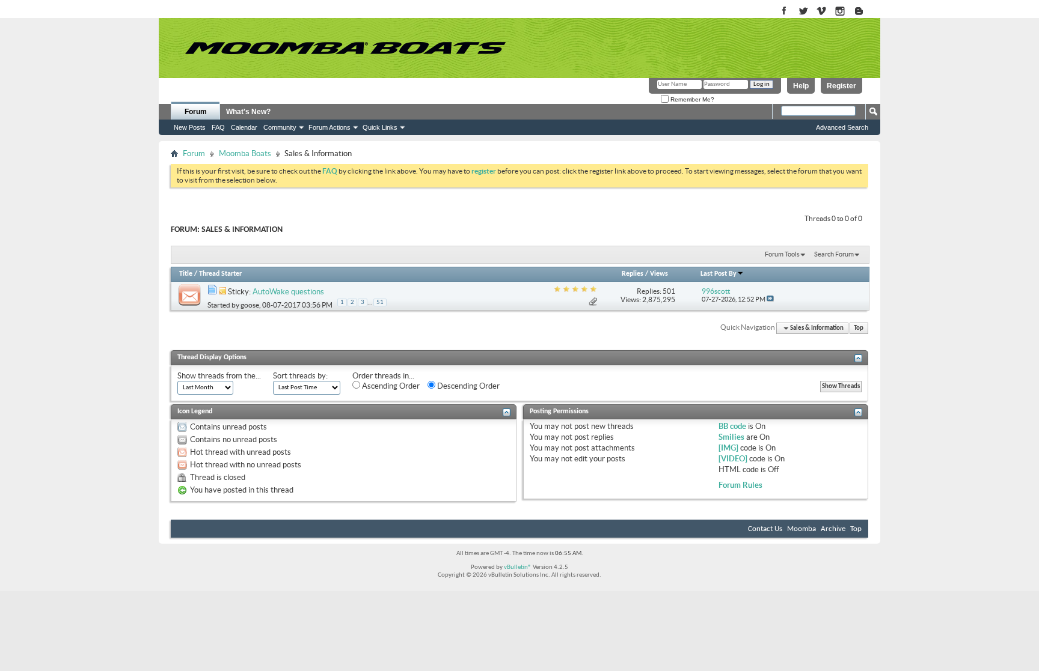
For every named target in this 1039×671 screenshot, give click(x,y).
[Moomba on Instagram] (840, 11)
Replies (632, 274)
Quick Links (380, 127)
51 (380, 302)
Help (801, 86)
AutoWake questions (288, 291)
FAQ (218, 127)
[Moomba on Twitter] (803, 11)
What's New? (248, 112)
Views (659, 274)
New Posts (190, 127)
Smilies (731, 437)
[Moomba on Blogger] (865, 11)
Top (858, 328)
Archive (833, 529)
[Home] (345, 48)
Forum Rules (740, 485)
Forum (196, 112)
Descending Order (467, 385)
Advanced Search (842, 127)
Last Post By (718, 274)
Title (185, 274)
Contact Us (765, 529)
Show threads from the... (219, 375)
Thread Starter (220, 274)
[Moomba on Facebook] (784, 11)
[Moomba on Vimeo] (821, 11)
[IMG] (728, 447)
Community (279, 127)
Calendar (244, 127)
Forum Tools (782, 254)
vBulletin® (518, 567)
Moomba (801, 529)
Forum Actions (329, 127)
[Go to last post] (770, 299)
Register (841, 86)
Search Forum (834, 254)
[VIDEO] (733, 458)
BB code (732, 426)
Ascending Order (390, 385)
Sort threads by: (300, 375)
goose (250, 305)
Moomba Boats (245, 153)
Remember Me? (691, 99)
